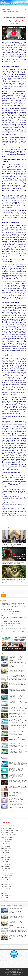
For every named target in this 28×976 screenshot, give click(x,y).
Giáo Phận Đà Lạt (5, 882)
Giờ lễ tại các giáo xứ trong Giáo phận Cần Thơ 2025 (13, 631)
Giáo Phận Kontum (5, 870)
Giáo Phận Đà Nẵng (5, 866)
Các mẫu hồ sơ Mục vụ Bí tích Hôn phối (10, 611)
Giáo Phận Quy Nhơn (5, 868)
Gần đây (3, 905)
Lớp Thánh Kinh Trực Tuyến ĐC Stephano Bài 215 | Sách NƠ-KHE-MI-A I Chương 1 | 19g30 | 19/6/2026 (18, 763)
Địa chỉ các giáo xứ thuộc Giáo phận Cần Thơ (11, 621)
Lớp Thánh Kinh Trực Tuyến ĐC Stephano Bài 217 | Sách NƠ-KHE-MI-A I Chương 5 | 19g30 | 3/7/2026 (18, 745)
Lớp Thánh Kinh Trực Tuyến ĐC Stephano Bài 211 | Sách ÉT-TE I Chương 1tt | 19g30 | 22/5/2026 (16, 806)
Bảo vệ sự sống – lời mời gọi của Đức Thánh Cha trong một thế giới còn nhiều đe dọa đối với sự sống (14, 581)
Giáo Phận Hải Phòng (6, 848)
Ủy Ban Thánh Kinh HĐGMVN (7, 837)
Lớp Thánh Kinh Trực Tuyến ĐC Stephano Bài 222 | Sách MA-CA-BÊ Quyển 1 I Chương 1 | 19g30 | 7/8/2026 (18, 697)
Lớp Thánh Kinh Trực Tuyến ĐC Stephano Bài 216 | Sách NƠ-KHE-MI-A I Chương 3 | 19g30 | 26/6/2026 (18, 751)
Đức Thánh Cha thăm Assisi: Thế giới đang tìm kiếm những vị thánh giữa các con (14, 545)
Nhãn (20, 905)
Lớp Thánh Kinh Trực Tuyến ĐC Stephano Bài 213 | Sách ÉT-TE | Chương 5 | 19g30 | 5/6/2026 (16, 776)
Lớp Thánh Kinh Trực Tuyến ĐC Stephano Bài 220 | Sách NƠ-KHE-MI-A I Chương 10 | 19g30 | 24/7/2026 (18, 709)
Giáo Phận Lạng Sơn (5, 841)
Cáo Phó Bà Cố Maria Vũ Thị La (16, 756)
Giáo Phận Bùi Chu (5, 855)
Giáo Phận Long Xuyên (6, 895)
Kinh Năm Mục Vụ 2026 (6, 609)
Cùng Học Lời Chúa (5, 900)
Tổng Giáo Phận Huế (5, 864)
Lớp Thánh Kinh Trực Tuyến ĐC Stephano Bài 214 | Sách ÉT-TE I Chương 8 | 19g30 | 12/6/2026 (16, 769)
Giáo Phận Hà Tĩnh (5, 850)
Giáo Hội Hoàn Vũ (6, 13)
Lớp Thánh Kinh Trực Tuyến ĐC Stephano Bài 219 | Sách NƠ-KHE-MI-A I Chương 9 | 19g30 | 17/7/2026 (18, 721)
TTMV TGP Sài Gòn (5, 877)
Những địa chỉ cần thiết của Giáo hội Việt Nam (11, 625)
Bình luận (15, 905)
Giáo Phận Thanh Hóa (6, 859)
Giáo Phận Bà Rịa (5, 879)
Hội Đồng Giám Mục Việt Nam (7, 832)
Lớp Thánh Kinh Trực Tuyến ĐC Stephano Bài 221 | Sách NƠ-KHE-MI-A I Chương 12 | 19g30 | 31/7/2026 (18, 703)
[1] (3, 188)
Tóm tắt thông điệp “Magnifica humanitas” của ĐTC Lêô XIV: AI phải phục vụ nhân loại (17, 794)
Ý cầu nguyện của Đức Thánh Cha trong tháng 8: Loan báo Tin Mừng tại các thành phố (14, 562)
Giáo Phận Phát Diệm (6, 857)
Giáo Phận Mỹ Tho (5, 893)
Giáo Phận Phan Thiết (6, 886)
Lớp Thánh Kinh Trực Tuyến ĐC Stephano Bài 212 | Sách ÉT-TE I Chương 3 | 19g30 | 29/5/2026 (16, 800)
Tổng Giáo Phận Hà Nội (6, 839)
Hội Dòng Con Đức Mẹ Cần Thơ (8, 826)
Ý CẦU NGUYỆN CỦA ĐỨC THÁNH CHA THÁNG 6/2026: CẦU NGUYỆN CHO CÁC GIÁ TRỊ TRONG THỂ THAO (18, 782)
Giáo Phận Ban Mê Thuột (7, 873)
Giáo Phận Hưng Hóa (6, 844)
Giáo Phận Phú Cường (6, 891)
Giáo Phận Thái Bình (5, 853)
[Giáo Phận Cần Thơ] (14, 3)
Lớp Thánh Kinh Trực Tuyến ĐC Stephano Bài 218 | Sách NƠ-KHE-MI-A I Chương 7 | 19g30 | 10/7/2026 (18, 733)
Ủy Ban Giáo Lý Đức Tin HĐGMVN (8, 835)
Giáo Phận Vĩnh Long (6, 897)
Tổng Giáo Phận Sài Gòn (6, 875)
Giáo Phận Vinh (4, 861)
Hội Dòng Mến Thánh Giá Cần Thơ (9, 828)
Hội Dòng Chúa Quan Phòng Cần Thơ (9, 830)
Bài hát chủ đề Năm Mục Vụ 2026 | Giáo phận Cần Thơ (13, 606)
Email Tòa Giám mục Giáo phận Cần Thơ (10, 623)
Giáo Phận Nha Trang (6, 884)
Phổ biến (9, 905)
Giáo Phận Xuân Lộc (5, 888)
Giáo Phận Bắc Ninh (5, 846)
